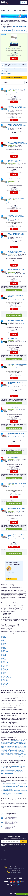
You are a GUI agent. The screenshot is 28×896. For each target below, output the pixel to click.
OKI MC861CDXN (4, 679)
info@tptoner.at (10, 575)
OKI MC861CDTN (4, 676)
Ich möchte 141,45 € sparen (15, 428)
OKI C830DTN (4, 657)
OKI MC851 (3, 661)
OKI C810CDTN (4, 641)
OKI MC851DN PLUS (5, 665)
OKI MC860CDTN (4, 669)
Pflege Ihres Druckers (7, 789)
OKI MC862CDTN (4, 683)
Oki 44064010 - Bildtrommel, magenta (16, 338)
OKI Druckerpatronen (6, 30)
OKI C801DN (3, 637)
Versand (16, 53)
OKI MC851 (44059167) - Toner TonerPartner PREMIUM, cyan (15, 161)
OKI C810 (3, 640)
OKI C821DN (3, 648)
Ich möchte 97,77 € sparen (15, 478)
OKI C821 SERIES (4, 646)
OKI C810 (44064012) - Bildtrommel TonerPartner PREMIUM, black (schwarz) (17, 143)
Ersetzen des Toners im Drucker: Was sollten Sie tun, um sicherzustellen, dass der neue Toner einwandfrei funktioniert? (14, 793)
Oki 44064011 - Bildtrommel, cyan (15, 320)
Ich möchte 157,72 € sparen (15, 529)
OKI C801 (3, 636)
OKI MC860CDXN (4, 670)
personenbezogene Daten (19, 844)
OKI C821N (3, 650)
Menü (25, 2)
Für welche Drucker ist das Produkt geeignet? (14, 94)
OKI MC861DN (4, 682)
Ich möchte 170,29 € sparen (15, 503)
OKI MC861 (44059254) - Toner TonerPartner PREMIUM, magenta (16, 216)
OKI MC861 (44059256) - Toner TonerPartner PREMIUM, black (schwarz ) (14, 42)
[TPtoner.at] (4, 2)
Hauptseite (3, 6)
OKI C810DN (3, 643)
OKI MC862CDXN (4, 684)
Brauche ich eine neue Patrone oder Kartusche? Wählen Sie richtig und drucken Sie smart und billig (15, 70)
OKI (18, 6)
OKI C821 (3, 647)
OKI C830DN (3, 655)
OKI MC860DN (4, 672)
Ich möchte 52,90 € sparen (15, 290)
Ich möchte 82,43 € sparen (15, 359)
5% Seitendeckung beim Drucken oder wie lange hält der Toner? (15, 65)
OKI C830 (3, 653)
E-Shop (7, 6)
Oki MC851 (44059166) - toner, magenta (17, 457)
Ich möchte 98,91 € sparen (15, 315)
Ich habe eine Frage (12, 578)
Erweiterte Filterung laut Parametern (14, 77)
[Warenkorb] (18, 2)
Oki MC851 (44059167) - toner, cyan (16, 407)
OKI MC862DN (4, 686)
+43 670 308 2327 (10, 572)
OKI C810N (3, 644)
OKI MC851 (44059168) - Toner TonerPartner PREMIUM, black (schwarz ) (17, 107)
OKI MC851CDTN (4, 662)
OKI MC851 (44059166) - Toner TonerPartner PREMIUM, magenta (16, 197)
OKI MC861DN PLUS (5, 680)
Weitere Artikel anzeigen (6, 73)
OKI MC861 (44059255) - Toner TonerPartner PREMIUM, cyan (15, 179)
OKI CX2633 (3, 659)
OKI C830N (3, 658)
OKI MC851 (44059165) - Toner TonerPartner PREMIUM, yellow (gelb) (16, 89)
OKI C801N (3, 639)
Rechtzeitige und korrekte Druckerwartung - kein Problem (15, 790)
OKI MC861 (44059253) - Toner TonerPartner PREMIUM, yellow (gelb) (16, 252)
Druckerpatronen (13, 6)
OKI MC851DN (4, 666)
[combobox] (12, 82)
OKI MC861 (3, 673)
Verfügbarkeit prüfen (14, 446)
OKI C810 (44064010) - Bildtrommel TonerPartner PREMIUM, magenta (16, 234)
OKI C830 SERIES (4, 651)
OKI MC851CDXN (4, 664)
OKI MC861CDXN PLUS (6, 677)
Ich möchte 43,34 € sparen (15, 402)
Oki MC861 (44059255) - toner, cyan (16, 433)
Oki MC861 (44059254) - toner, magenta (17, 483)
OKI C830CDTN (4, 654)
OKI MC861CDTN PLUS (6, 675)
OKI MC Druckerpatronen (20, 30)
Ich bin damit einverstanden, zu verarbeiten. (13, 845)
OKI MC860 (3, 668)
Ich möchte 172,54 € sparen (15, 452)
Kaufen (15, 58)
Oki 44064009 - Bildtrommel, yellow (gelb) (17, 364)
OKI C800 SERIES (4, 635)
